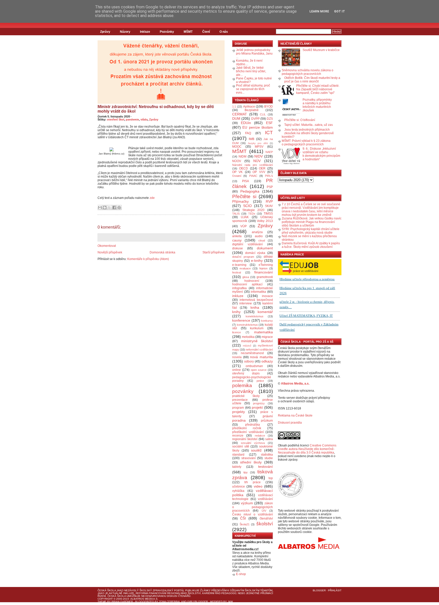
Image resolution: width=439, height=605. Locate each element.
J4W (230, 601)
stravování (248, 458)
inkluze (237, 296)
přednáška (252, 424)
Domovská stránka (162, 252)
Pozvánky (167, 31)
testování (265, 466)
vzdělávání (265, 499)
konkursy (267, 320)
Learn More (319, 11)
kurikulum (256, 328)
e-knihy (257, 260)
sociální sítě (240, 446)
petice (260, 380)
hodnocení (251, 281)
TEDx (251, 213)
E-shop (241, 574)
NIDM (242, 156)
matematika (263, 332)
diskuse (237, 248)
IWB (251, 139)
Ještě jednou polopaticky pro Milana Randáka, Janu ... (254, 53)
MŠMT (188, 31)
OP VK (237, 172)
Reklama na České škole (295, 415)
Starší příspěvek (213, 252)
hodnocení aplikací (247, 284)
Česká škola (107, 590)
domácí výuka (255, 253)
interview (245, 303)
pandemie (132, 119)
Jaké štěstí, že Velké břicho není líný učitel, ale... (251, 71)
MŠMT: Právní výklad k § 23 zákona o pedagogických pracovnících (306, 142)
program (238, 407)
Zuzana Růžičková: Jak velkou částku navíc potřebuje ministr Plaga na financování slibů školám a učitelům (311, 222)
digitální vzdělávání (247, 244)
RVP (269, 201)
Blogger (319, 590)
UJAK (245, 217)
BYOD (268, 106)
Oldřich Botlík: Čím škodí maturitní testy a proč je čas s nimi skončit (312, 79)
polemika (242, 385)
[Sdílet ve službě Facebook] (114, 207)
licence (236, 332)
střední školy (251, 462)
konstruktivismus (247, 324)
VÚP (243, 226)
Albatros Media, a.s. (295, 383)
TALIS (236, 213)
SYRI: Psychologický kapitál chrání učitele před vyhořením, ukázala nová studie (310, 230)
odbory (249, 361)
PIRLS (269, 175)
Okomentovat (107, 246)
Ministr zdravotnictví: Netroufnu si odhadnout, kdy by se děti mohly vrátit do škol (156, 109)
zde (152, 198)
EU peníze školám (257, 127)
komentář (265, 312)
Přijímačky (240, 201)
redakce (260, 435)
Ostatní (236, 175)
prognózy (259, 403)
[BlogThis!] (104, 207)
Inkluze (145, 31)
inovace (267, 296)
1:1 (234, 106)
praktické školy (246, 396)
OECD (243, 168)
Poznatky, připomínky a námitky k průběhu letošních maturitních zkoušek (317, 105)
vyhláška (238, 491)
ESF (269, 123)
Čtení (206, 31)
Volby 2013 (265, 221)
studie (268, 458)
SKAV (269, 206)
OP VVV (259, 172)
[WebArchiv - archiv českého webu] (290, 496)
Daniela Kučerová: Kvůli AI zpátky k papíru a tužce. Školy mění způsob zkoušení (311, 245)
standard (238, 454)
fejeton (263, 268)
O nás (224, 31)
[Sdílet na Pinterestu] (119, 207)
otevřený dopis (246, 373)
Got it (339, 11)
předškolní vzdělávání (248, 432)
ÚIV (264, 510)
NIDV (258, 156)
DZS (270, 118)
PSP (270, 187)
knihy (236, 312)
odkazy (267, 361)
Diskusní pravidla (290, 422)
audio (259, 236)
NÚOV (236, 161)
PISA (245, 181)
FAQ (248, 133)
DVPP (255, 118)
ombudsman (254, 366)
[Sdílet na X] (109, 207)
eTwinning (266, 265)
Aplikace (249, 106)
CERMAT (239, 114)
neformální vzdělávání (259, 349)
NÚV (257, 161)
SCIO (247, 206)
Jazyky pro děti (258, 143)
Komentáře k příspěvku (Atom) (148, 259)
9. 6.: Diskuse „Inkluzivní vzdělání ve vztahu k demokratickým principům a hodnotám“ (321, 154)
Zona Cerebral (170, 601)
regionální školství (244, 439)
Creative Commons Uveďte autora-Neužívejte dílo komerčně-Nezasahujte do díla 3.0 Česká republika (307, 449)
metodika (248, 337)
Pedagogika (249, 191)
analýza (257, 232)
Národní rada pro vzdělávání (252, 164)
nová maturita (261, 357)
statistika (267, 454)
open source (259, 369)
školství (264, 523)
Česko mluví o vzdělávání (252, 514)
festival (236, 272)
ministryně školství (257, 341)
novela (237, 357)
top (271, 478)
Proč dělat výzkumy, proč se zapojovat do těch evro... (253, 89)
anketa (237, 236)
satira (269, 439)
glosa (245, 277)
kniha (254, 307)
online (236, 370)
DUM (236, 118)
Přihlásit (334, 590)
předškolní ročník (246, 428)
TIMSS (268, 213)
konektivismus (254, 316)
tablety (236, 467)
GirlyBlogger (197, 601)
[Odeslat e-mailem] (99, 207)
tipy (245, 472)
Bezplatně (252, 110)
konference (241, 320)
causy (237, 240)
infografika (239, 288)
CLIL (263, 114)
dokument (265, 248)
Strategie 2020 (253, 210)
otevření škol (115, 119)
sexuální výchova (253, 442)
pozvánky (243, 391)
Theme (102, 601)
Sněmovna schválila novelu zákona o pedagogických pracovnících (307, 72)
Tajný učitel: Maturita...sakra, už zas (308, 125)
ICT (269, 132)
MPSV (259, 146)
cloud (261, 240)
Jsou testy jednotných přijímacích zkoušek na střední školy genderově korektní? (308, 133)
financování (263, 272)
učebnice (238, 486)
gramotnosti (265, 277)
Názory (125, 31)
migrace (267, 337)
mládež (247, 345)
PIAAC (253, 175)
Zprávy (105, 31)
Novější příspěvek (110, 252)
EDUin (246, 123)
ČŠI (243, 518)
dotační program (243, 256)
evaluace (245, 268)
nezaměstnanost (252, 353)
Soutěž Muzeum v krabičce (321, 50)
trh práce (252, 482)
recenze (237, 435)
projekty (238, 412)
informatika (258, 291)
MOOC (237, 146)
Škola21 (244, 524)
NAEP (269, 151)
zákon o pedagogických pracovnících (252, 507)
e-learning (239, 265)
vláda (144, 119)
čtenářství (266, 518)
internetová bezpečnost (256, 300)
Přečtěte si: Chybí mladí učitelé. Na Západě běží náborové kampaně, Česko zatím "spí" (317, 89)
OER (262, 168)
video (258, 486)
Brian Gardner (122, 601)
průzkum (267, 420)
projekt (257, 407)
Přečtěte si (244, 196)
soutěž (256, 450)
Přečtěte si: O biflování (299, 120)
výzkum (247, 503)
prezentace (240, 400)
